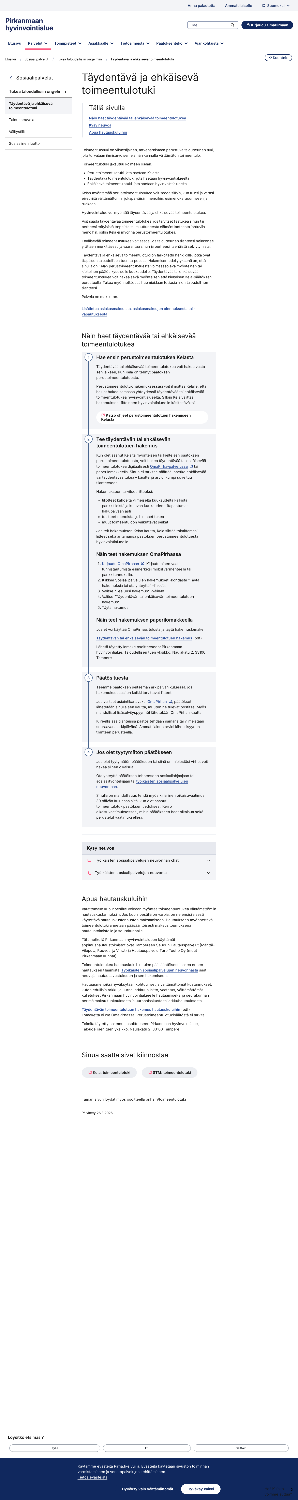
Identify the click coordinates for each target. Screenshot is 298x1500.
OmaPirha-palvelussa (169, 466)
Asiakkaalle (98, 43)
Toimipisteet (65, 43)
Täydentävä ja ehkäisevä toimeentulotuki (31, 105)
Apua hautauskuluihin (108, 132)
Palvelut (35, 43)
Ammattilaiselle (238, 5)
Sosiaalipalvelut (36, 59)
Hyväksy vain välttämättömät (147, 1489)
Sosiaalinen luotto (24, 143)
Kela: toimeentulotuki (111, 1072)
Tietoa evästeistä (92, 1477)
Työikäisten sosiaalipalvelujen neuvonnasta (159, 970)
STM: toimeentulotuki (171, 1072)
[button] (54, 1448)
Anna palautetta (201, 5)
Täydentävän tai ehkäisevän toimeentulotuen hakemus (144, 638)
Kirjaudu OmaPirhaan (120, 564)
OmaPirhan (157, 701)
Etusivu (14, 43)
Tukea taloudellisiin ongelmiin (79, 59)
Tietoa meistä (132, 43)
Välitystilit (17, 132)
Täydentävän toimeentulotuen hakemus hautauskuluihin (131, 1009)
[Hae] (232, 25)
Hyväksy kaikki (201, 1489)
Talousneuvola (21, 120)
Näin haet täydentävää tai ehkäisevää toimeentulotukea (137, 118)
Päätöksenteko (169, 43)
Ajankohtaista (207, 43)
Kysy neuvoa (100, 125)
